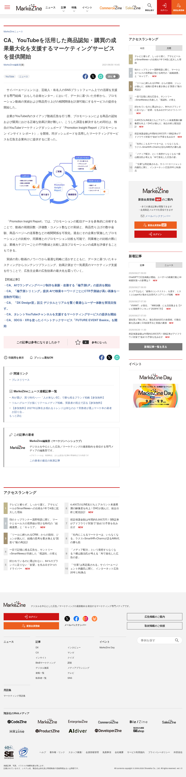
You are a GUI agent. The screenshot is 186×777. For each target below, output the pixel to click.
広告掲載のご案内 (155, 616)
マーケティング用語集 (14, 695)
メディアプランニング (78, 667)
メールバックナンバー (158, 216)
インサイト (41, 657)
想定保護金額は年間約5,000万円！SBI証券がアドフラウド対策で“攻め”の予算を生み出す (94, 523)
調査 (70, 662)
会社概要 (119, 752)
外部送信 (178, 752)
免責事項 (106, 752)
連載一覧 (40, 672)
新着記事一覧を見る (155, 346)
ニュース (50, 7)
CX (37, 652)
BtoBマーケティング (46, 662)
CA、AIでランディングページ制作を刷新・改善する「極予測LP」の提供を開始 (59, 285)
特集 (74, 7)
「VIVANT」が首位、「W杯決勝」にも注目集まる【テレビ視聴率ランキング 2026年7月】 (155, 307)
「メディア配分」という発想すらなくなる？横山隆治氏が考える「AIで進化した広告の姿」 (94, 553)
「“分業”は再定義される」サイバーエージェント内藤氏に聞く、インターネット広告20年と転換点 (94, 568)
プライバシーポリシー (159, 752)
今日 (142, 48)
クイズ (71, 657)
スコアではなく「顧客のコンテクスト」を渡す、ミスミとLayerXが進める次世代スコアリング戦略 (155, 293)
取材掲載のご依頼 (155, 625)
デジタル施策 (42, 667)
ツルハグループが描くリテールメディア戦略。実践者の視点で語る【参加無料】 (57, 402)
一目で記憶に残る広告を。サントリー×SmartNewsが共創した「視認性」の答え (33, 551)
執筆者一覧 (41, 677)
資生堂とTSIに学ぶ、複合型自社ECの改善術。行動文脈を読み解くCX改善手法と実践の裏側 (155, 321)
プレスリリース (21, 379)
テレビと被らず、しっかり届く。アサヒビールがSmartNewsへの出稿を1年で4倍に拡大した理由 (34, 508)
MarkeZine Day (107, 647)
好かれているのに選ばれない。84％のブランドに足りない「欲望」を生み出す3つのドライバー (33, 564)
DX (37, 647)
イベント (87, 7)
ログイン (157, 234)
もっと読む (15, 415)
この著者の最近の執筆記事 (45, 460)
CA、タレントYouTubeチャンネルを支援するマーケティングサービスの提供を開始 (61, 314)
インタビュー (74, 647)
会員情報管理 (92, 752)
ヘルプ (42, 752)
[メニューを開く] (7, 7)
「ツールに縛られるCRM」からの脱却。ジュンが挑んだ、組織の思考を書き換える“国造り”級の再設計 (34, 538)
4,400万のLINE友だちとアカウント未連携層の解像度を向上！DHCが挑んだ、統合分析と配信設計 (94, 508)
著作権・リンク (57, 752)
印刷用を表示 (16, 357)
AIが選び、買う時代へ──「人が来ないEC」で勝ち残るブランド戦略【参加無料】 (58, 397)
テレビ (71, 672)
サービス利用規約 (136, 752)
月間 (169, 48)
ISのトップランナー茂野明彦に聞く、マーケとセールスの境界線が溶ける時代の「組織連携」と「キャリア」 (33, 523)
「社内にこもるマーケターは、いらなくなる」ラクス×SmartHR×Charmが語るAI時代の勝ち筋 (94, 538)
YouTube (9, 76)
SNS (70, 677)
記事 (63, 7)
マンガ (71, 652)
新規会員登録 (157, 225)
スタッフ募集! (75, 752)
